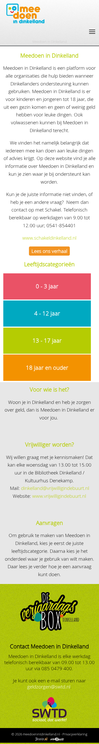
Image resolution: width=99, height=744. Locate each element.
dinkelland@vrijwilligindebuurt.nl (55, 488)
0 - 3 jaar (47, 286)
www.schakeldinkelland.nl (49, 238)
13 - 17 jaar (47, 340)
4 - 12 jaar (47, 313)
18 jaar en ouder (47, 367)
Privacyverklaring (74, 734)
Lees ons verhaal (49, 251)
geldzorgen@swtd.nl (48, 686)
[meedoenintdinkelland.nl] (25, 22)
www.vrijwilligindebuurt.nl (59, 496)
